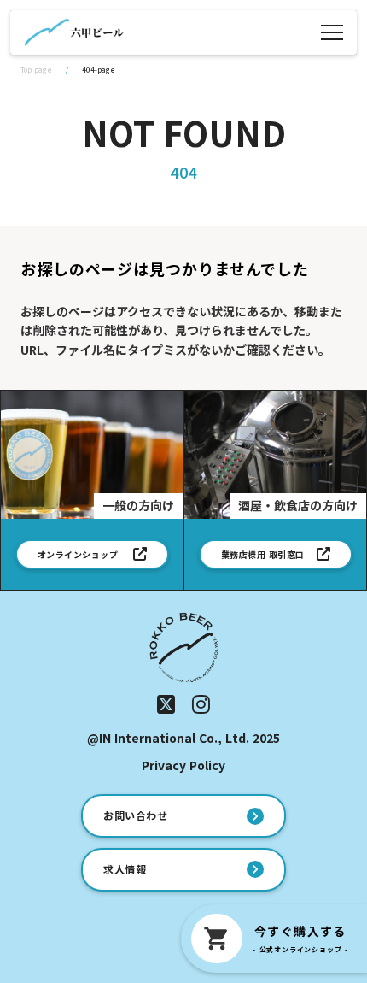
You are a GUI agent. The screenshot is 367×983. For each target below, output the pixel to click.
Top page (36, 69)
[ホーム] (74, 32)
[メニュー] (332, 32)
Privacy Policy (183, 765)
